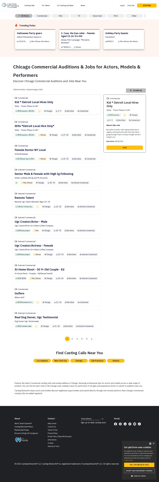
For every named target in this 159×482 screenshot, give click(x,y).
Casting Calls (29, 5)
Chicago (79, 361)
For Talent (46, 5)
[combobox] (150, 443)
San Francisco (97, 361)
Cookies (51, 443)
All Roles (25, 16)
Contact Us (52, 427)
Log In (122, 5)
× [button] (153, 443)
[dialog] (139, 460)
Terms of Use (52, 430)
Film (60, 16)
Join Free (147, 5)
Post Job (131, 5)
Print (116, 16)
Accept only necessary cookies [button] (139, 471)
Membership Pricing (22, 430)
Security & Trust (53, 446)
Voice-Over (97, 16)
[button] (139, 476)
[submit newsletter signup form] (102, 418)
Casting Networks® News (24, 427)
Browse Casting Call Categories (26, 433)
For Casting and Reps (65, 5)
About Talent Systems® (23, 423)
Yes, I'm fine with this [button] (139, 465)
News (83, 5)
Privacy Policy (53, 433)
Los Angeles (42, 361)
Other (134, 16)
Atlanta (116, 361)
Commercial (42, 16)
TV (79, 16)
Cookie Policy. (128, 460)
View (125, 148)
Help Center (52, 423)
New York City (61, 361)
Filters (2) (137, 90)
